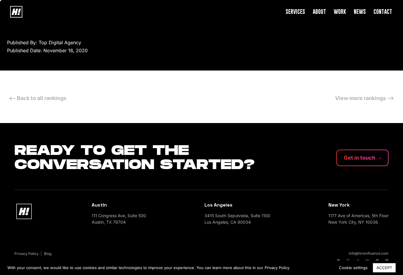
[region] (201, 267)
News (360, 11)
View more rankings (361, 98)
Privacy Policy (277, 267)
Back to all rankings (41, 98)
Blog (47, 253)
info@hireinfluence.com (369, 253)
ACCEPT (384, 267)
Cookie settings (353, 267)
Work (340, 11)
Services (295, 11)
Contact (382, 11)
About (319, 11)
